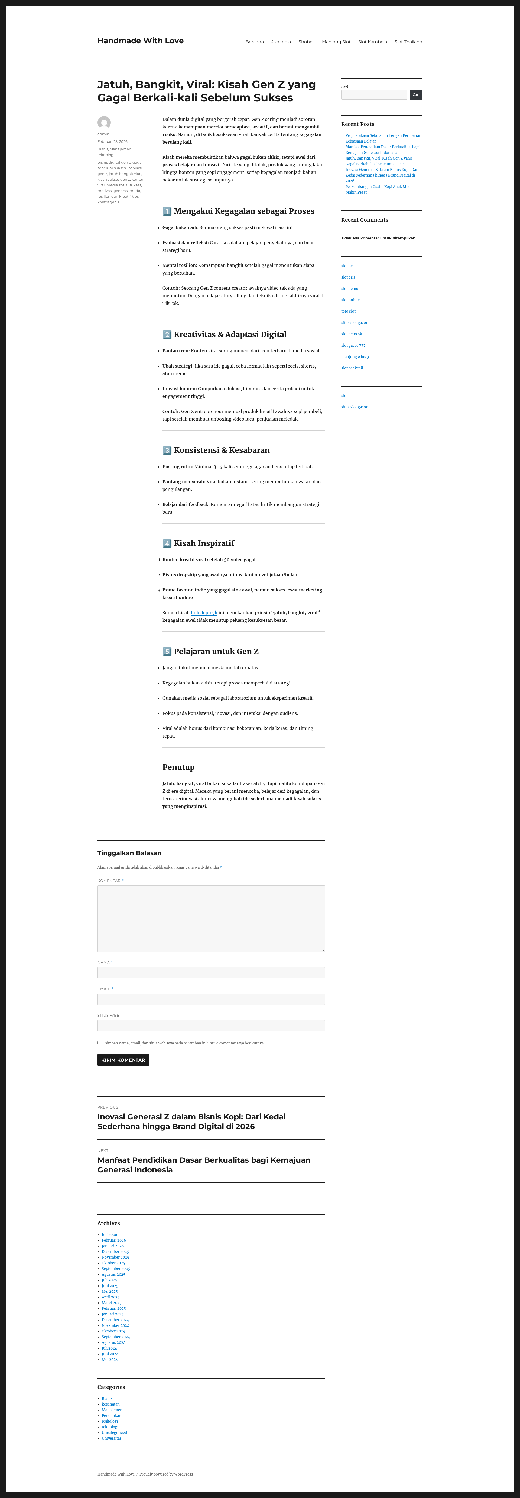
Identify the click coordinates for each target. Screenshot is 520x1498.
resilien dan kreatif (114, 196)
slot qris (348, 277)
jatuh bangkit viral (125, 173)
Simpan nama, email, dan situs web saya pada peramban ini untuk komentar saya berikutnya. (184, 1043)
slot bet (347, 266)
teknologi (106, 155)
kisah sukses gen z (114, 179)
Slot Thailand (408, 41)
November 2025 (115, 1257)
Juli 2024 (109, 1348)
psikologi (110, 1421)
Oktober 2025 (113, 1263)
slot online (350, 300)
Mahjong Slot (336, 41)
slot (344, 395)
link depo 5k (204, 612)
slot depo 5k (351, 334)
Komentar (111, 880)
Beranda (255, 41)
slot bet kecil (352, 368)
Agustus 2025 (113, 1274)
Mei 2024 (110, 1359)
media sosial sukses (123, 185)
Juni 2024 (110, 1354)
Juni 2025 (110, 1286)
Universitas (112, 1438)
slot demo (349, 288)
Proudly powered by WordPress (166, 1474)
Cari (344, 87)
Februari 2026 (114, 1240)
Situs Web (109, 1015)
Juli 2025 (109, 1280)
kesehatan (111, 1404)
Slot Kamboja (372, 41)
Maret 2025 (112, 1303)
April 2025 (111, 1297)
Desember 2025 (115, 1251)
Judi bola (281, 41)
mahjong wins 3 (355, 357)
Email (106, 989)
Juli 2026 (109, 1234)
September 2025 (116, 1268)
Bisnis (103, 149)
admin (103, 134)
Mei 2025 (110, 1291)
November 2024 (115, 1325)
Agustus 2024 (113, 1342)
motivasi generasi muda (119, 191)
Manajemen (120, 149)
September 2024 (116, 1337)
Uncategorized (114, 1432)
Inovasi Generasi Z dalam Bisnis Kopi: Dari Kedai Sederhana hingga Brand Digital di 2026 (382, 175)
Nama (105, 962)
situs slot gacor (354, 322)
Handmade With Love (141, 40)
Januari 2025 (113, 1314)
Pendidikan (111, 1415)
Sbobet (306, 41)
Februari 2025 (114, 1308)
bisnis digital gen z (114, 162)
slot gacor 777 (353, 345)
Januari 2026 (113, 1246)
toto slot (348, 311)
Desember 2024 (115, 1320)
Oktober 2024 (113, 1331)
